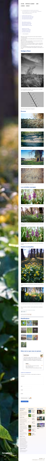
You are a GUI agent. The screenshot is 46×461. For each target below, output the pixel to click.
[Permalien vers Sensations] (30, 314)
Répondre (42, 365)
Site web (22, 393)
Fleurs (33, 430)
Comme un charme (33, 433)
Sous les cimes (33, 425)
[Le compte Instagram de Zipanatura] (44, 458)
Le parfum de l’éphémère (23, 448)
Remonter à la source (22, 436)
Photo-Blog (33, 412)
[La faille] (32, 139)
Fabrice (27, 363)
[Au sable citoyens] (32, 175)
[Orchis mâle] (32, 196)
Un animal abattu (33, 418)
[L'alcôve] (32, 157)
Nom (21, 386)
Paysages (33, 426)
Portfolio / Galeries (29, 3)
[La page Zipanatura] (42, 458)
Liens (37, 3)
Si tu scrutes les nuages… (34, 429)
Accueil (22, 3)
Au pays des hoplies (22, 417)
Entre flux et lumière (33, 410)
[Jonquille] (32, 295)
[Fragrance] (32, 70)
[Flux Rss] (39, 458)
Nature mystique (22, 410)
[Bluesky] (41, 458)
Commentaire (23, 376)
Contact (28, 5)
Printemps (29, 431)
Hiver (33, 434)
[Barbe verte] (32, 120)
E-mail (22, 389)
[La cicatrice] (32, 99)
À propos (23, 5)
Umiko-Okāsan (26, 355)
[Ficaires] (32, 266)
